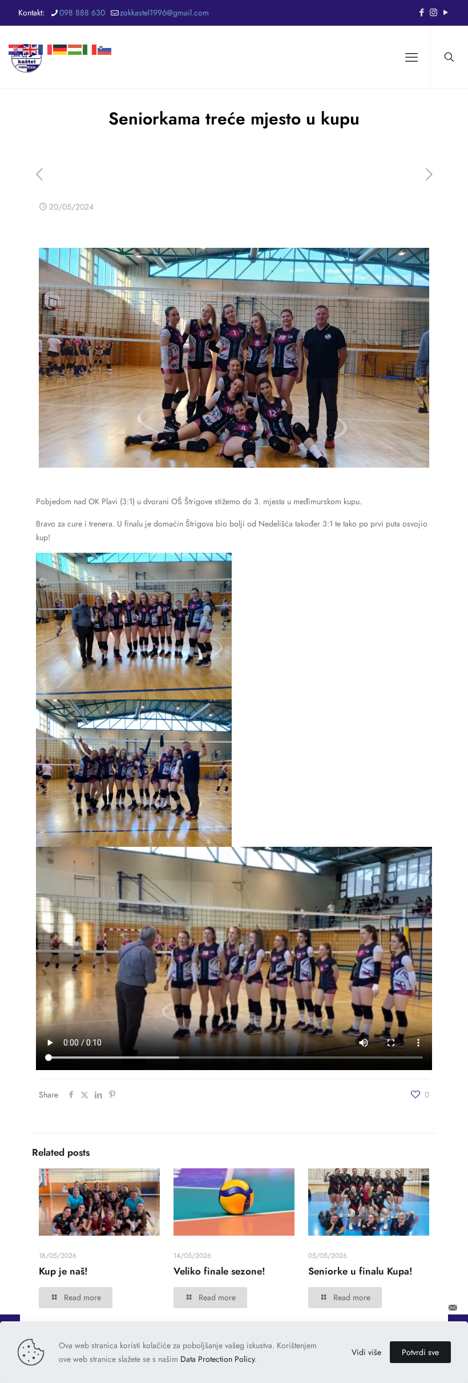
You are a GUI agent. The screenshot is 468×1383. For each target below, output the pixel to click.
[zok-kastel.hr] (26, 57)
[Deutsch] (60, 31)
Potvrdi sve (420, 1352)
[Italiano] (90, 31)
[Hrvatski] (16, 31)
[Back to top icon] (421, 1307)
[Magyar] (75, 31)
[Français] (45, 31)
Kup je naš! (63, 1271)
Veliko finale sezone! (219, 1271)
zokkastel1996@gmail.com (164, 12)
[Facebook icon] (421, 12)
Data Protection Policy (217, 1359)
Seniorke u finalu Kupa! (360, 1271)
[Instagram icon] (433, 12)
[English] (30, 31)
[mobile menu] (411, 57)
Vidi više (366, 1352)
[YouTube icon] (445, 12)
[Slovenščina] (105, 31)
